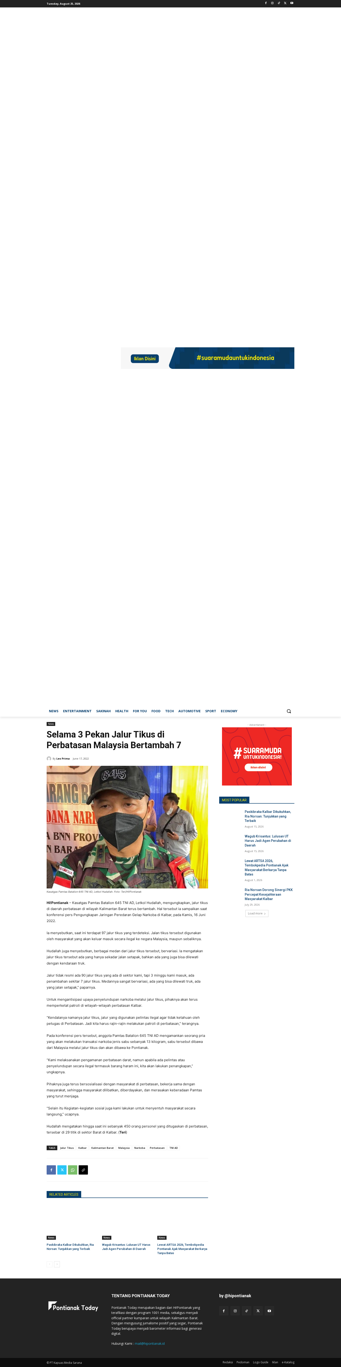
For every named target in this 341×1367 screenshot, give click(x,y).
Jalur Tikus (67, 1148)
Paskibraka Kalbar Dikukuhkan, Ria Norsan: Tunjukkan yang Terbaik (268, 816)
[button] (288, 711)
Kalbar (82, 1148)
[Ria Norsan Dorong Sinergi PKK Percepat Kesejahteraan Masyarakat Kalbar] (230, 896)
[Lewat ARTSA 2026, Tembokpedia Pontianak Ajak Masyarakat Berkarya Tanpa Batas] (182, 1221)
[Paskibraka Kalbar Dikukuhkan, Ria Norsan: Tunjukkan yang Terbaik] (72, 1221)
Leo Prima (63, 758)
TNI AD (173, 1148)
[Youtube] (291, 3)
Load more (255, 913)
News (51, 723)
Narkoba (139, 1148)
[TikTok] (279, 3)
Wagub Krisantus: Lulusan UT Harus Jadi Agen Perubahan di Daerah (268, 840)
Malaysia (124, 1148)
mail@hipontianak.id (150, 1343)
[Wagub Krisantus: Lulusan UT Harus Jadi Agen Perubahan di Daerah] (127, 1221)
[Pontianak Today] (84, 358)
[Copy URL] (83, 1170)
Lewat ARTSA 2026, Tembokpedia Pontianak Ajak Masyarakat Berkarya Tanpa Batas (182, 1249)
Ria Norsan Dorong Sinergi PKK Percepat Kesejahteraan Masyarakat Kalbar (269, 894)
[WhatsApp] (72, 1170)
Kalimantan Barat (102, 1148)
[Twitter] (285, 3)
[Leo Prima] (50, 758)
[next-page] (57, 1264)
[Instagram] (272, 3)
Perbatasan (157, 1148)
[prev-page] (49, 1264)
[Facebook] (266, 3)
